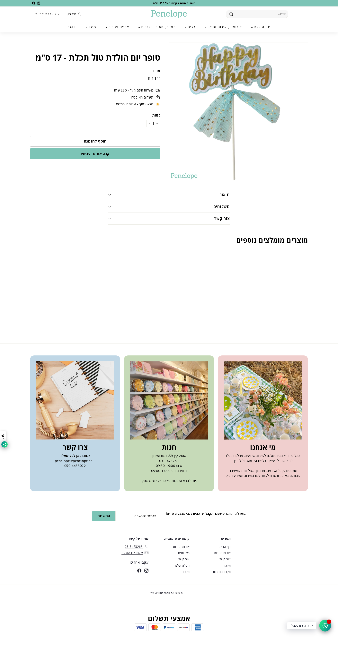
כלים (191, 27)
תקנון (227, 565)
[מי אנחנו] (263, 400)
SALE (72, 27)
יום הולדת (262, 27)
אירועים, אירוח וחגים (224, 27)
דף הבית (225, 547)
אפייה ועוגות (118, 27)
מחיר (156, 70)
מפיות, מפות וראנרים (158, 27)
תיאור (224, 194)
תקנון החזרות (222, 572)
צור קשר (222, 218)
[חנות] (169, 400)
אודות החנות (222, 553)
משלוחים (221, 206)
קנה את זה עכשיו (95, 153)
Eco (91, 27)
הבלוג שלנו (182, 565)
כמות (156, 115)
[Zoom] (238, 111)
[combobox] (257, 14)
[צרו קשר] (75, 400)
